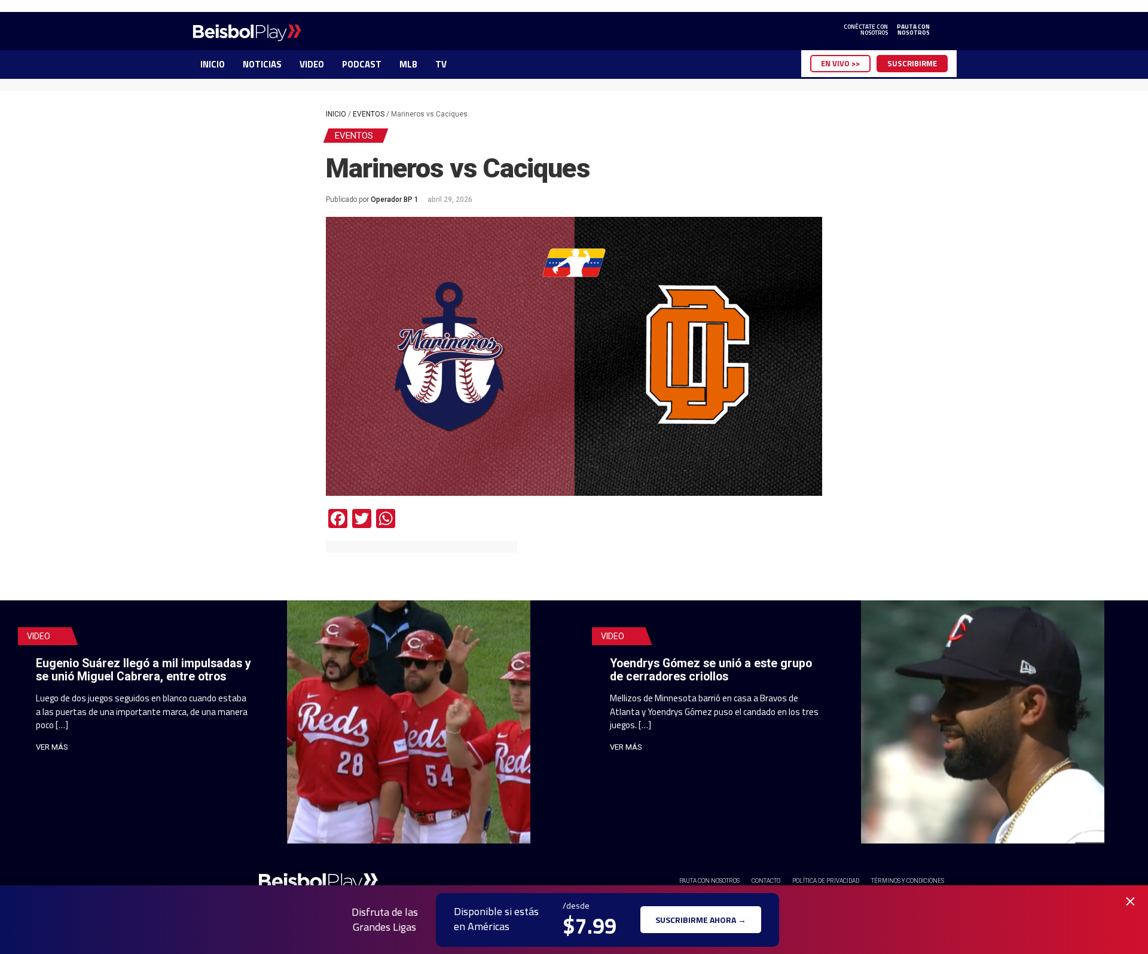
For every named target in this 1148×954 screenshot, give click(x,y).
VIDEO (312, 64)
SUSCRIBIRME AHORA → (700, 919)
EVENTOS (368, 114)
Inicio (336, 114)
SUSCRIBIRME (912, 63)
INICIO (212, 64)
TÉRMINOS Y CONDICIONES (907, 881)
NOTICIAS (262, 64)
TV (441, 64)
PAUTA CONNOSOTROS (913, 30)
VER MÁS (52, 747)
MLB (408, 64)
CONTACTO (766, 881)
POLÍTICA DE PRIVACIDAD (825, 881)
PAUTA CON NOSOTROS (709, 881)
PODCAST (361, 64)
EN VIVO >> (840, 63)
